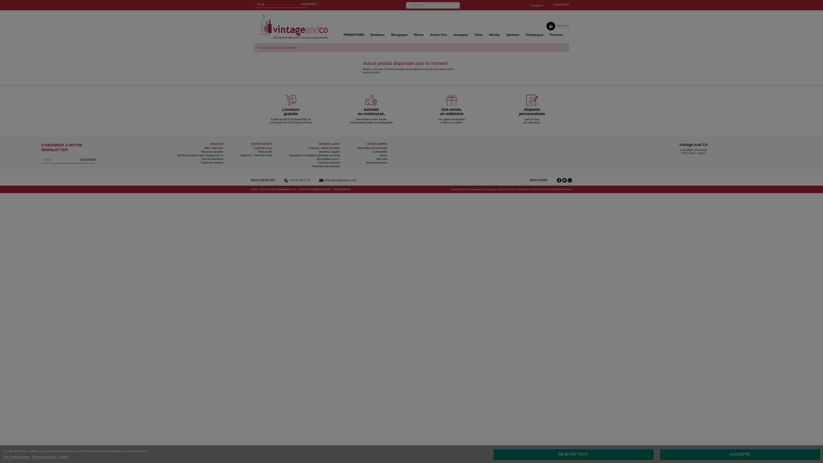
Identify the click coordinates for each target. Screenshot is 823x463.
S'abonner (429, 34)
